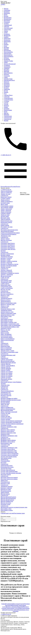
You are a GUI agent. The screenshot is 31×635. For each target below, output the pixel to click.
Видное (6, 16)
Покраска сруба (5, 434)
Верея (5, 14)
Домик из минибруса (7, 201)
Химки (6, 107)
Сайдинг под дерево (6, 374)
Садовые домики (5, 198)
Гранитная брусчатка (6, 465)
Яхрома (6, 120)
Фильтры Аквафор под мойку (9, 398)
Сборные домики (5, 213)
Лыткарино (7, 67)
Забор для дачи (5, 404)
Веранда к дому (5, 295)
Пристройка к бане (6, 509)
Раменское (7, 89)
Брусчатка (3, 462)
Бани (2, 341)
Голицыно (7, 22)
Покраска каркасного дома (8, 432)
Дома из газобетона (6, 192)
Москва (6, 8)
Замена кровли (5, 492)
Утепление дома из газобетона (9, 455)
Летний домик (5, 216)
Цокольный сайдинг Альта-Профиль (11, 382)
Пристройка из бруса (7, 319)
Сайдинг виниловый (6, 359)
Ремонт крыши (5, 225)
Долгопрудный (8, 28)
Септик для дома (5, 413)
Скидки (22, 603)
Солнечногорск (8, 98)
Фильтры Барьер (5, 401)
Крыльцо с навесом (6, 488)
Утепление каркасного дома (9, 450)
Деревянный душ (5, 392)
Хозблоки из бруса (6, 328)
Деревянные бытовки (7, 256)
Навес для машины (6, 334)
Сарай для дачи (5, 277)
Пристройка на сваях (7, 321)
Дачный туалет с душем (7, 350)
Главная (3, 513)
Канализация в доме (6, 443)
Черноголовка (8, 110)
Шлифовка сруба (5, 438)
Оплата (18, 186)
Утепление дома (5, 444)
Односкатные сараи (6, 286)
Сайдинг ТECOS (5, 367)
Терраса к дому (5, 306)
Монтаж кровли (5, 494)
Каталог (3, 186)
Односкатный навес (6, 335)
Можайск (6, 70)
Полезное (15, 605)
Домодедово (7, 29)
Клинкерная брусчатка (7, 467)
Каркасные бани (5, 346)
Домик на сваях (5, 215)
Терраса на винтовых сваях (8, 313)
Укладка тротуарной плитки (9, 456)
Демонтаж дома (5, 385)
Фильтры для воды (6, 395)
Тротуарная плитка (6, 458)
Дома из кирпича (5, 219)
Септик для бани (5, 419)
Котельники (7, 50)
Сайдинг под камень (6, 373)
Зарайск (6, 37)
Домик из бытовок (6, 212)
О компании (9, 603)
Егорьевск (7, 34)
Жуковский (7, 35)
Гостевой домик (5, 203)
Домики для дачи (5, 194)
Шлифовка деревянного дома (9, 435)
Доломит (3, 383)
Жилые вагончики (6, 276)
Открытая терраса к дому (8, 309)
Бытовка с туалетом (6, 258)
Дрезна (6, 31)
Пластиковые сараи (6, 280)
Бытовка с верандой (6, 262)
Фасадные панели (6, 474)
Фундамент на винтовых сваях (9, 352)
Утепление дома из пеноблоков (9, 453)
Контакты (8, 186)
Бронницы (7, 13)
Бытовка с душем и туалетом (9, 261)
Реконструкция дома (6, 221)
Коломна (6, 47)
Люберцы (6, 68)
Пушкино (6, 86)
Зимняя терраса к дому (7, 312)
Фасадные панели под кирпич (9, 477)
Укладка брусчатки (6, 468)
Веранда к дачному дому (8, 304)
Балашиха (7, 11)
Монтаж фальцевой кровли (8, 497)
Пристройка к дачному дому (9, 322)
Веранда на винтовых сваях (8, 303)
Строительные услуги (12, 608)
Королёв (6, 49)
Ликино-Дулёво (8, 61)
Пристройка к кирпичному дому (10, 324)
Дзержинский (8, 25)
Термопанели (4, 459)
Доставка (13, 186)
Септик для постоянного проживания (11, 420)
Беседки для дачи (5, 289)
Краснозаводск (8, 55)
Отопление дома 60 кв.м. (8, 244)
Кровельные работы (6, 222)
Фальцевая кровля (6, 491)
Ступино (6, 101)
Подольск (6, 83)
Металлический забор (7, 410)
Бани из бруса (5, 344)
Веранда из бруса (5, 300)
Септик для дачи (5, 416)
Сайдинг (3, 356)
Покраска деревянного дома (9, 426)
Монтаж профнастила (7, 501)
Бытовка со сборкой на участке (9, 264)
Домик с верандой (6, 210)
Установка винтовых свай (8, 355)
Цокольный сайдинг (6, 379)
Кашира (6, 44)
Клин (5, 46)
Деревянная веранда (6, 298)
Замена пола (4, 480)
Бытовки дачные (5, 255)
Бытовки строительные (7, 253)
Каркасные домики (6, 197)
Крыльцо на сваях (6, 489)
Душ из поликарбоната (7, 391)
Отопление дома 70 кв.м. (8, 246)
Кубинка (6, 58)
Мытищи (6, 71)
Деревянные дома (6, 235)
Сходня (6, 102)
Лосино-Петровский (10, 64)
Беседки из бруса (5, 292)
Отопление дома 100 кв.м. (8, 249)
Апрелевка (7, 10)
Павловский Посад (9, 80)
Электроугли (7, 119)
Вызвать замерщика (11, 606)
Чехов (5, 111)
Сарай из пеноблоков (7, 288)
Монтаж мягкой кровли (7, 500)
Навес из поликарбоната (7, 338)
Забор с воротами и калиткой (9, 412)
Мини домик (4, 204)
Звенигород (7, 38)
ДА (2, 4)
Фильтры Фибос (5, 403)
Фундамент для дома (6, 227)
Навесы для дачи (5, 329)
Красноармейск (8, 52)
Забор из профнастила (7, 407)
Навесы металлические (7, 340)
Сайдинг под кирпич (7, 371)
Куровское (7, 59)
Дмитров (6, 26)
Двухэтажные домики (7, 207)
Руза (5, 93)
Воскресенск (7, 19)
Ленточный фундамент (7, 231)
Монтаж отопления (6, 240)
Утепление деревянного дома (9, 447)
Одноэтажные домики (7, 206)
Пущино (6, 87)
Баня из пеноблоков (6, 347)
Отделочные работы (12, 609)
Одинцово (7, 76)
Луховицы (7, 65)
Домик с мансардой (6, 209)
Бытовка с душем (5, 259)
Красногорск (7, 53)
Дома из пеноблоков (6, 191)
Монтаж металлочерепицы (8, 498)
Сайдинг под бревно (6, 376)
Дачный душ (4, 388)
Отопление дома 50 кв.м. (8, 243)
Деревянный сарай (6, 282)
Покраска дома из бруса (7, 431)
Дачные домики (5, 238)
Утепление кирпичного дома (9, 452)
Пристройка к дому (6, 316)
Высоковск (7, 20)
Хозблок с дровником (7, 274)
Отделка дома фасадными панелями (11, 473)
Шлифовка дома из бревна (8, 440)
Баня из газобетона (6, 349)
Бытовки (3, 250)
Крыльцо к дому (5, 483)
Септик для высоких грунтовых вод (11, 422)
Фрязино (6, 105)
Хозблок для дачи (5, 267)
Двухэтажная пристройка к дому (10, 326)
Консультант (16, 603)
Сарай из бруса (5, 283)
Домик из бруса (5, 200)
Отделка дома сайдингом (8, 470)
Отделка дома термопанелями (9, 471)
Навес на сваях (5, 332)
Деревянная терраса (6, 310)
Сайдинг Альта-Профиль (8, 365)
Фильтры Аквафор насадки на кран (11, 400)
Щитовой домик (5, 218)
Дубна (6, 32)
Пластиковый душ (6, 394)
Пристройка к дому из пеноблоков (10, 325)
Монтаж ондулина (6, 503)
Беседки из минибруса (7, 294)
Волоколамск (7, 17)
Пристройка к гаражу (7, 510)
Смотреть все (4, 195)
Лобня (6, 62)
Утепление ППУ (5, 461)
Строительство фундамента (8, 234)
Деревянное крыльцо (7, 486)
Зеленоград (7, 40)
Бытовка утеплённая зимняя (9, 265)
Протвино (7, 84)
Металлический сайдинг (8, 361)
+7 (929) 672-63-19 (6, 189)
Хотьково (6, 108)
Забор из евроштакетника (8, 409)
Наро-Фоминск (8, 73)
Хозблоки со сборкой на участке (10, 273)
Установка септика (6, 425)
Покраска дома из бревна (8, 429)
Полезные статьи (5, 504)
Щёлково (6, 114)
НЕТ (4, 4)
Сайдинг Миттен (5, 364)
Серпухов (6, 96)
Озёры (6, 77)
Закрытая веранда (6, 301)
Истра (5, 43)
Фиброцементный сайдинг (8, 362)
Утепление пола (5, 482)
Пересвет (6, 81)
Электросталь (8, 117)
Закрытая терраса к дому (8, 315)
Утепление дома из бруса (8, 449)
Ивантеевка (7, 41)
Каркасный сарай (5, 285)
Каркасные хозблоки (6, 271)
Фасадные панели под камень (9, 479)
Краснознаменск (8, 56)
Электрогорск (8, 116)
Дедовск (6, 23)
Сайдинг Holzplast (6, 368)
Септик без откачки (6, 417)
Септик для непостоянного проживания (12, 423)
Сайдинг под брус (6, 377)
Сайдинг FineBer (5, 370)
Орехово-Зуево (8, 78)
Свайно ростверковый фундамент (10, 232)
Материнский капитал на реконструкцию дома (14, 507)
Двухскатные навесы (6, 337)
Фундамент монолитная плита (9, 230)
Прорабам (20, 606)
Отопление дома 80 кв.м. (8, 247)
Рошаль (6, 92)
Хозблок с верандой (6, 270)
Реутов (6, 90)
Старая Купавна (8, 99)
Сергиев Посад (8, 95)
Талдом (6, 104)
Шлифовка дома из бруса (8, 441)
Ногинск (6, 74)
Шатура (6, 113)
